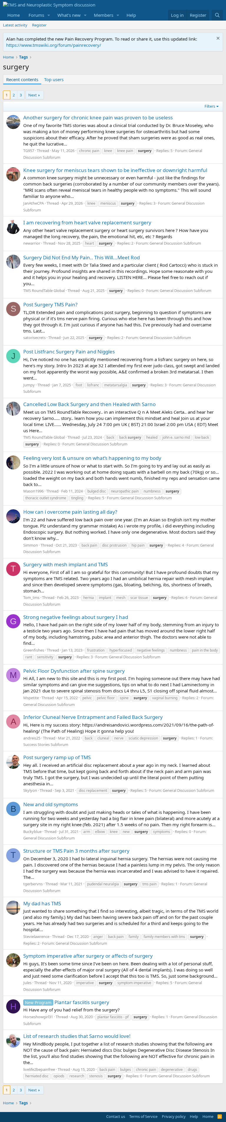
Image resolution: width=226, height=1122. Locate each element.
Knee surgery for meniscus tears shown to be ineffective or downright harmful (115, 170)
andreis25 (31, 738)
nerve (119, 738)
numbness (152, 491)
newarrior (31, 243)
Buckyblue (32, 831)
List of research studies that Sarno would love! (77, 1036)
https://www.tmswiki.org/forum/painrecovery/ (53, 45)
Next (32, 95)
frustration (95, 650)
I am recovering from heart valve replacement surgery (87, 222)
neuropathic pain (125, 491)
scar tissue (139, 597)
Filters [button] (210, 106)
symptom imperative (134, 982)
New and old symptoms (50, 804)
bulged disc (96, 491)
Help (131, 15)
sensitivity (45, 656)
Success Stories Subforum (45, 744)
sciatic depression (143, 738)
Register (39, 25)
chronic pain (89, 150)
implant (105, 597)
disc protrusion (114, 545)
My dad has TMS (42, 903)
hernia (88, 597)
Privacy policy (174, 1116)
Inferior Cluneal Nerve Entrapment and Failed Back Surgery (93, 717)
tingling (77, 497)
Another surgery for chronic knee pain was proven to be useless (98, 117)
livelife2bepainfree (39, 1069)
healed (151, 437)
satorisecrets (34, 337)
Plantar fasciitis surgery (67, 1002)
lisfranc (93, 385)
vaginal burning (164, 697)
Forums (36, 15)
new (126, 831)
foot (79, 385)
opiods (59, 1075)
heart (89, 243)
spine (124, 697)
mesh (120, 597)
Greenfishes (33, 650)
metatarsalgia (115, 385)
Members (103, 15)
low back (202, 437)
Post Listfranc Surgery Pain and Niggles (69, 351)
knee (108, 150)
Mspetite (31, 697)
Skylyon (30, 790)
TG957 (28, 150)
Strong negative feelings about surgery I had (75, 617)
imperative (85, 982)
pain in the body (205, 650)
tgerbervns (33, 883)
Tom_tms (31, 597)
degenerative (172, 1069)
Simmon (30, 545)
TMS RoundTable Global (44, 290)
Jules (27, 982)
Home (13, 15)
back (110, 437)
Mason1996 (33, 491)
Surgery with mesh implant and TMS (65, 564)
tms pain (149, 883)
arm (86, 831)
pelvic (87, 697)
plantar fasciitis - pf (113, 1016)
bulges (125, 1069)
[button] (49, 15)
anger (98, 936)
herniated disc (37, 1075)
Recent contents (22, 79)
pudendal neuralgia (103, 883)
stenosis (96, 1075)
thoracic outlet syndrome (45, 497)
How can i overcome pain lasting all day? (70, 511)
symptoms (161, 831)
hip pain (138, 545)
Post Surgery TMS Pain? (50, 304)
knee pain (125, 150)
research (76, 1075)
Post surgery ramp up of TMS (57, 757)
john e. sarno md (176, 437)
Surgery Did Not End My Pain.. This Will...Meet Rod (81, 257)
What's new (69, 15)
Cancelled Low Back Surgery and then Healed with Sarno (89, 404)
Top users (54, 79)
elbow (100, 831)
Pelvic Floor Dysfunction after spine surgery (74, 670)
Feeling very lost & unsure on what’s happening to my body (92, 458)
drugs (192, 1069)
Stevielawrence (36, 936)
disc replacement (93, 790)
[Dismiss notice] (217, 39)
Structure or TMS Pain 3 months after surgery (76, 850)
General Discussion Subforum (175, 243)
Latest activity (15, 25)
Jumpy (29, 385)
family (134, 936)
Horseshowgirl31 (38, 1016)
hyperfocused (120, 650)
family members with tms (164, 936)
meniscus (108, 203)
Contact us (115, 1116)
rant (28, 656)
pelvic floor (106, 697)
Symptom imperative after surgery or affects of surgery (88, 955)
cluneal (103, 738)
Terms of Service (143, 1116)
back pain (89, 545)
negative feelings (151, 650)
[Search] (217, 15)
